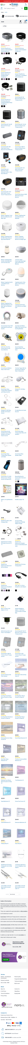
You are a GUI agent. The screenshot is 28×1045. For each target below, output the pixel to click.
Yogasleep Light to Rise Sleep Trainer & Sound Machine (20, 284)
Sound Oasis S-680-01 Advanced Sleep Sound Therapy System (20, 148)
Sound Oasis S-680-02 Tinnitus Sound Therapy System (6, 655)
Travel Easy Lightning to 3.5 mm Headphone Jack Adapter (20, 866)
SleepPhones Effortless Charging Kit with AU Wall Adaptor (6, 866)
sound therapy (8, 928)
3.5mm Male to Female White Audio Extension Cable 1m (20, 887)
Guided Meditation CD (5, 822)
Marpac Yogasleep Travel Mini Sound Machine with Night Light (6, 217)
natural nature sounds (5, 924)
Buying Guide (17, 993)
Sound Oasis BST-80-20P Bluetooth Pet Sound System (6, 126)
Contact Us (17, 989)
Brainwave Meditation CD (20, 822)
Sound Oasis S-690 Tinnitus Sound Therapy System (20, 655)
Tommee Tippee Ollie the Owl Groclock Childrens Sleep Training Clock (20, 369)
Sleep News (17, 991)
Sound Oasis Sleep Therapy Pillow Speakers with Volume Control (6, 391)
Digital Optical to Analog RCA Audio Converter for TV (6, 543)
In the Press (3, 991)
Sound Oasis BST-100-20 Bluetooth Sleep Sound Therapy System (20, 126)
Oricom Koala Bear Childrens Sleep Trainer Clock (20, 348)
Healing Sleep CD (4, 843)
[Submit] (22, 8)
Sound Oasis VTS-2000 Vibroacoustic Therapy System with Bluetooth (6, 478)
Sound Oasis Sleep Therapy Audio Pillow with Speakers (20, 433)
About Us (3, 989)
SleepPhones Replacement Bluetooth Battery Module (6, 566)
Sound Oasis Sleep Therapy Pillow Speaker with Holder (6, 455)
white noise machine (20, 928)
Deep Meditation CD (5, 801)
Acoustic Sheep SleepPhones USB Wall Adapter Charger (20, 522)
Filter (5, 26)
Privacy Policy (4, 995)
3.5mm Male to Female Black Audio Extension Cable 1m (6, 887)
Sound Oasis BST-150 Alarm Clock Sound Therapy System (20, 169)
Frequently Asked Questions (21, 979)
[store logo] (14, 4)
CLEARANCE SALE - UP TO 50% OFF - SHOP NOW (14, 1)
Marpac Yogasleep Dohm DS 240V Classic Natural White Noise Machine (6, 238)
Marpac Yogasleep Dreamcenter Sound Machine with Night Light (20, 238)
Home (2, 12)
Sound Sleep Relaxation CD (21, 738)
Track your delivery (19, 981)
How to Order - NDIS (17, 946)
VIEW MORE (5, 959)
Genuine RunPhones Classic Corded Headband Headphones (20, 50)
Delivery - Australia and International (6, 977)
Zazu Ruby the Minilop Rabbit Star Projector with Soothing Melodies (20, 327)
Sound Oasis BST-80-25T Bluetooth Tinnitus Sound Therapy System (20, 633)
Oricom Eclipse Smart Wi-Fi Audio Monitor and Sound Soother (7, 327)
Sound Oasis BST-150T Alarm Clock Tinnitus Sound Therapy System (6, 193)
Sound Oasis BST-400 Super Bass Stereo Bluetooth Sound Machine (6, 148)
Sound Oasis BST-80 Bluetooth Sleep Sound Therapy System (20, 99)
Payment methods (5, 980)
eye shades (21, 934)
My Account (17, 983)
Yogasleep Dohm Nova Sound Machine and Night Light (20, 306)
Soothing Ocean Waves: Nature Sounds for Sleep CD (6, 697)
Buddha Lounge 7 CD (19, 499)
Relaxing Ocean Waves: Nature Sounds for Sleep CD (6, 782)
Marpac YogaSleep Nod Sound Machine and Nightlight (20, 217)
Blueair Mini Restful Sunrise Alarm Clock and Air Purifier (20, 478)
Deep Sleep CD (18, 843)
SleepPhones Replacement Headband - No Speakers (6, 587)
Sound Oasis (3, 916)
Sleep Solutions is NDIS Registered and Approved (18, 942)
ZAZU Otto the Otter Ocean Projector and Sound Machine (5, 348)
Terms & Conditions (5, 993)
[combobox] (13, 8)
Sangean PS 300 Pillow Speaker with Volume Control (6, 412)
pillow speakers (24, 911)
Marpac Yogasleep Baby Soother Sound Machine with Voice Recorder (6, 261)
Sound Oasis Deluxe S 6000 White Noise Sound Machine (21, 196)
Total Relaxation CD (19, 780)
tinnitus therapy (22, 921)
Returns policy (18, 976)
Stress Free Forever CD (20, 801)
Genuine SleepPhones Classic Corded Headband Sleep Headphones (6, 50)
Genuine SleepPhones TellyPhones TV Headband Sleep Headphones (21, 75)
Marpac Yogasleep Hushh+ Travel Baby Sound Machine (7, 284)
